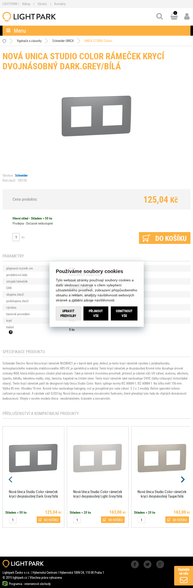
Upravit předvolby (68, 313)
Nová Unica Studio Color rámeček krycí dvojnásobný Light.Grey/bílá (97, 494)
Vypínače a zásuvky (29, 40)
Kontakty (60, 4)
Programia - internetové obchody (30, 583)
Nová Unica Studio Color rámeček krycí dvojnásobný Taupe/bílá (161, 494)
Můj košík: (174, 17)
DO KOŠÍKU (51, 520)
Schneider (21, 175)
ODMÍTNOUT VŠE (124, 313)
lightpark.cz (29, 17)
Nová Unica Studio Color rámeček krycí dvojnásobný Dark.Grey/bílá (33, 494)
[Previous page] (10, 479)
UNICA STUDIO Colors (98, 40)
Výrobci (42, 4)
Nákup (26, 4)
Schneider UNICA (63, 40)
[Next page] (182, 479)
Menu (20, 30)
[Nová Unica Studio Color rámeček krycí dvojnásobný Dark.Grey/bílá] (96, 115)
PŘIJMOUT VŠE (96, 313)
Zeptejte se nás (183, 571)
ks (23, 237)
